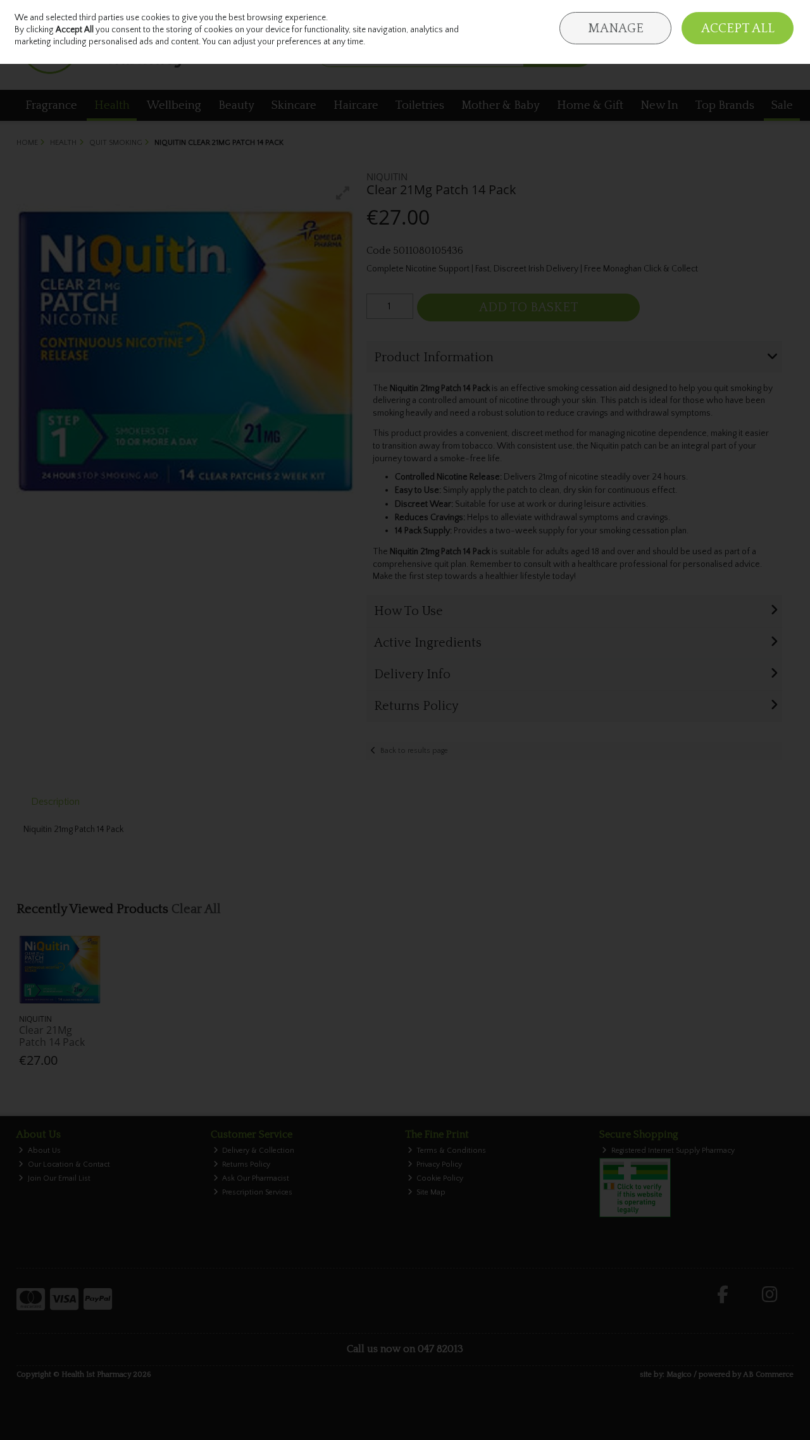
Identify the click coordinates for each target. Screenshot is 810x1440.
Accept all (738, 28)
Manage (616, 28)
